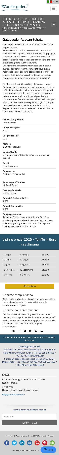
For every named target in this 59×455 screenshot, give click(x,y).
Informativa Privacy (46, 436)
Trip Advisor (52, 442)
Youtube (37, 442)
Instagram (29, 442)
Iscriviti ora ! (29, 422)
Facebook (6, 442)
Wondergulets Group (15, 7)
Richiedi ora (29, 286)
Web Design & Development (23, 450)
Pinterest (44, 442)
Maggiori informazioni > (13, 394)
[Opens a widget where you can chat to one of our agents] (48, 450)
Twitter (14, 442)
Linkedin (21, 442)
